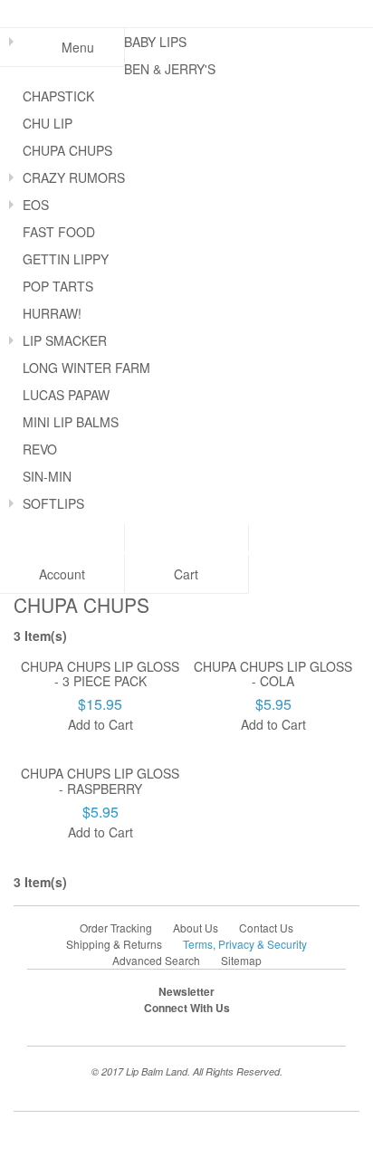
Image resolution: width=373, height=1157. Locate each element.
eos (36, 205)
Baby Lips (155, 42)
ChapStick (58, 96)
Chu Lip (47, 123)
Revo (40, 449)
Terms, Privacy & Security (245, 943)
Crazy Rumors (74, 177)
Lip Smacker (65, 340)
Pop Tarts (58, 286)
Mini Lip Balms (71, 422)
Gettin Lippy (66, 259)
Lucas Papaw (66, 395)
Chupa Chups (67, 150)
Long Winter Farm (86, 368)
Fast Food (59, 232)
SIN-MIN (47, 476)
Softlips (53, 503)
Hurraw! (52, 313)
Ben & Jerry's (169, 69)
